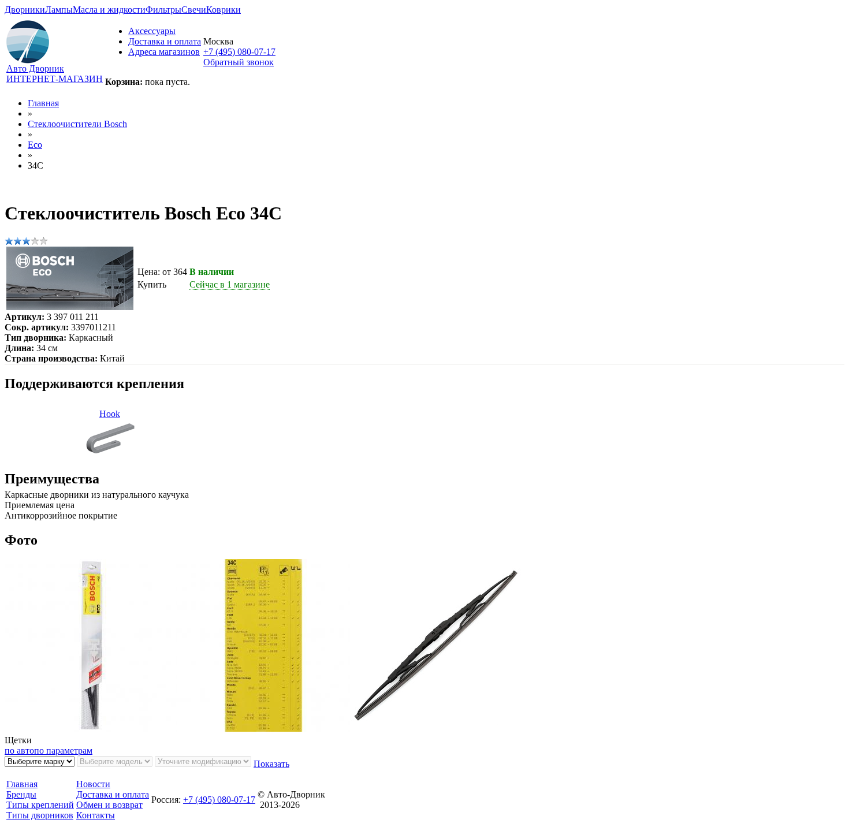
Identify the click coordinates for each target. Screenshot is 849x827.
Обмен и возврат (109, 805)
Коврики (223, 9)
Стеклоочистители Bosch (77, 124)
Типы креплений (40, 805)
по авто (19, 750)
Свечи (193, 9)
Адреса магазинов (164, 52)
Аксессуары (152, 31)
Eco (35, 145)
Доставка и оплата (164, 41)
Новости (93, 784)
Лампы (59, 9)
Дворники (25, 9)
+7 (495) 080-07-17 (239, 52)
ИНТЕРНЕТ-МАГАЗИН (54, 79)
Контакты (95, 815)
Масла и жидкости (109, 9)
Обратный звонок (238, 62)
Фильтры (163, 9)
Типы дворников (39, 815)
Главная (43, 103)
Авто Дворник (35, 68)
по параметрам (63, 750)
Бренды (21, 794)
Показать (271, 764)
